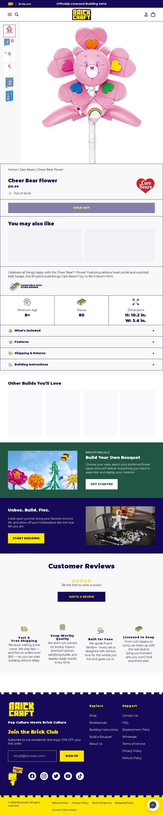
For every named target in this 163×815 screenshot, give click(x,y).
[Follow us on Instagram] (44, 776)
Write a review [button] (81, 597)
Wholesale (129, 737)
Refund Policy (132, 758)
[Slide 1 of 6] (9, 31)
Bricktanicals (98, 723)
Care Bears (27, 169)
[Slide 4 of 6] (9, 69)
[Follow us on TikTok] (80, 776)
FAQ (125, 723)
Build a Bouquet (100, 737)
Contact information (64, 809)
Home (12, 169)
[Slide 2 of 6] (9, 44)
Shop (93, 715)
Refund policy (60, 802)
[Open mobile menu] (9, 14)
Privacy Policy (132, 751)
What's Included (28, 330)
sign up (71, 756)
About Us (95, 744)
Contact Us (130, 715)
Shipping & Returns (30, 353)
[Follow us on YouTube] (68, 776)
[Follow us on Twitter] (56, 776)
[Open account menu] (145, 14)
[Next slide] (159, 92)
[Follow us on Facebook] (32, 776)
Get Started (101, 484)
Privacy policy (80, 802)
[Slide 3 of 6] (9, 56)
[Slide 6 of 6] (9, 95)
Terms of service (102, 802)
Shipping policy (124, 802)
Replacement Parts (135, 729)
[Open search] (17, 14)
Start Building (26, 538)
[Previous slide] (23, 92)
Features (22, 342)
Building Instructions (31, 364)
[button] (153, 805)
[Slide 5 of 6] (9, 82)
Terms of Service (133, 744)
